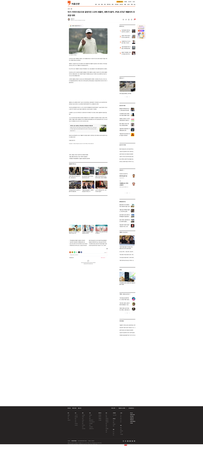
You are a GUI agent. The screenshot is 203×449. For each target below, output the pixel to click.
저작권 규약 (131, 419)
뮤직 (120, 432)
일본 (90, 418)
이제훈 (72, 19)
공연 (106, 431)
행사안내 (69, 408)
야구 (120, 415)
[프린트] (129, 20)
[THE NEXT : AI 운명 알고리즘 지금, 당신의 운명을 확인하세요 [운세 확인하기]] (141, 31)
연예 (132, 4)
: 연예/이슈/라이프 (124, 294)
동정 (113, 433)
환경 (75, 418)
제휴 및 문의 (74, 408)
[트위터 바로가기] (125, 441)
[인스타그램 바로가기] (128, 441)
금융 (82, 418)
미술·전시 (107, 418)
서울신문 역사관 (132, 414)
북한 (68, 418)
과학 (75, 421)
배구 (120, 421)
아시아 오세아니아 (91, 421)
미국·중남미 (91, 423)
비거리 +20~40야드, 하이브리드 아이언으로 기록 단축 (81, 125)
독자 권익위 (131, 416)
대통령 (69, 415)
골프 (71, 8)
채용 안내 (79, 408)
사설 (113, 420)
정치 (96, 4)
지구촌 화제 (91, 426)
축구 (120, 416)
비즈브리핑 (83, 428)
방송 (120, 427)
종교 (106, 423)
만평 (113, 425)
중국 (90, 416)
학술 (106, 416)
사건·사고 (76, 415)
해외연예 (121, 430)
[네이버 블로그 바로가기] (134, 441)
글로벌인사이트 (91, 428)
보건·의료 (76, 423)
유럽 (90, 425)
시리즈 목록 (114, 415)
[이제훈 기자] (69, 19)
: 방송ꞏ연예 (123, 232)
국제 (105, 4)
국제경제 (90, 415)
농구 (120, 420)
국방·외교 (69, 420)
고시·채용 (99, 420)
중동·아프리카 (91, 420)
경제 (102, 4)
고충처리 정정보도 (132, 421)
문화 (112, 4)
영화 (106, 430)
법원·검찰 (76, 416)
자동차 (83, 420)
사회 (99, 4)
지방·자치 (99, 416)
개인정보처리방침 (73, 440)
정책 (82, 426)
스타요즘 (121, 434)
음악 (106, 415)
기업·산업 (83, 415)
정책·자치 (108, 4)
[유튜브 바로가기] (130, 441)
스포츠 (128, 4)
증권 (82, 423)
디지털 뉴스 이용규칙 (91, 440)
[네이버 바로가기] (132, 441)
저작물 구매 (131, 418)
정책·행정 (99, 415)
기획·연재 (116, 4)
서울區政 (99, 418)
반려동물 (107, 428)
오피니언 (121, 4)
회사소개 (131, 412)
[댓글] (134, 20)
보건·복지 (76, 425)
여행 (106, 425)
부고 (113, 434)
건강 (106, 426)
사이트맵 (131, 423)
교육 (75, 420)
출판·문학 (107, 420)
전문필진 (114, 424)
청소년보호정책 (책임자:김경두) (82, 440)
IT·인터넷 (83, 425)
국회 (68, 416)
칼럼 (113, 422)
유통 (82, 421)
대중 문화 (107, 421)
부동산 (83, 416)
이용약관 (69, 440)
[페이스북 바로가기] (123, 441)
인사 (113, 431)
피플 (125, 4)
